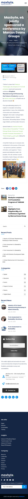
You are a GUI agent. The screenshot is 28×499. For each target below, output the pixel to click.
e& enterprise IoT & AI (16, 87)
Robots (14, 290)
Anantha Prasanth (17, 126)
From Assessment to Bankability (12, 250)
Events (13, 65)
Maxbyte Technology (10, 77)
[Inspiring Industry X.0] (7, 3)
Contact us (11, 390)
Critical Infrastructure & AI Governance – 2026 (13, 261)
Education (14, 278)
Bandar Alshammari (13, 131)
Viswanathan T (15, 129)
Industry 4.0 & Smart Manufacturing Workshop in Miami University (12, 239)
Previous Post (11, 195)
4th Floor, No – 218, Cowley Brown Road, (15, 374)
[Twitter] (10, 188)
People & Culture (8, 69)
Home (10, 40)
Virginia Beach (14, 294)
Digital (16, 40)
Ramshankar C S (18, 133)
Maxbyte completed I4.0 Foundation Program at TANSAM (16, 200)
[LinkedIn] (16, 188)
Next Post (10, 207)
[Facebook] (7, 188)
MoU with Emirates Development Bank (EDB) (13, 255)
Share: (2, 188)
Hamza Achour (7, 129)
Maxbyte (21, 496)
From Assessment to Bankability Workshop (11, 245)
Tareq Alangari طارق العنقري (11, 136)
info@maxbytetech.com (12, 383)
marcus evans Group (9, 98)
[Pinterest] (13, 188)
